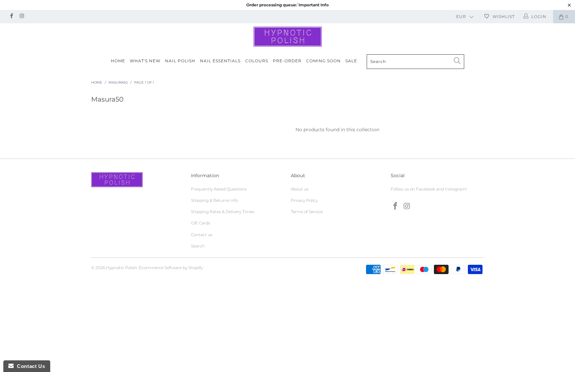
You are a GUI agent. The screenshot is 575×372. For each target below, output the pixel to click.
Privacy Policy (304, 200)
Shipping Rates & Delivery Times (222, 211)
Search (198, 245)
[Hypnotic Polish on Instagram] (21, 16)
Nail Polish (180, 60)
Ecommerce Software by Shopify (171, 267)
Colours (256, 60)
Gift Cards (200, 222)
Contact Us (29, 366)
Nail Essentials (220, 60)
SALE (351, 60)
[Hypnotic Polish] (287, 36)
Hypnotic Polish (121, 267)
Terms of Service (307, 211)
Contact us (201, 234)
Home (118, 60)
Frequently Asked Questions (219, 188)
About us (299, 188)
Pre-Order (287, 60)
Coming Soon (323, 60)
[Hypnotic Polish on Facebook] (11, 16)
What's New (145, 60)
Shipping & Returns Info (214, 200)
